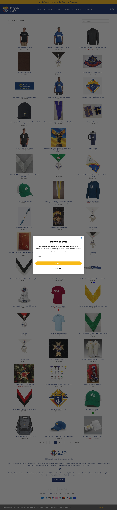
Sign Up (59, 263)
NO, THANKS (58, 268)
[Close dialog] (82, 238)
